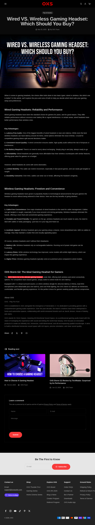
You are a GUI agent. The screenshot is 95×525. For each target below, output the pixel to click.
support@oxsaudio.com (13, 490)
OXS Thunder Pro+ (33, 487)
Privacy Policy (48, 404)
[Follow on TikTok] (20, 511)
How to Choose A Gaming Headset (19, 381)
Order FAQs (68, 487)
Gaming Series (31, 491)
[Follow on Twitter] (29, 511)
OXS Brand (51, 487)
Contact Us (68, 491)
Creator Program (53, 498)
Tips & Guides (47, 13)
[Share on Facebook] (12, 333)
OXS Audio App (70, 502)
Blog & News (51, 495)
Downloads (68, 498)
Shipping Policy (85, 487)
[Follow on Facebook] (5, 511)
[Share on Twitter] (17, 333)
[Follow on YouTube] (15, 511)
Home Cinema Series (34, 495)
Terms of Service (61, 404)
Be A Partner (68, 495)
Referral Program (53, 502)
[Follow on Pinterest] (24, 511)
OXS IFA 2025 (52, 491)
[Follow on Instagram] (10, 511)
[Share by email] (26, 333)
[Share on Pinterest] (22, 333)
